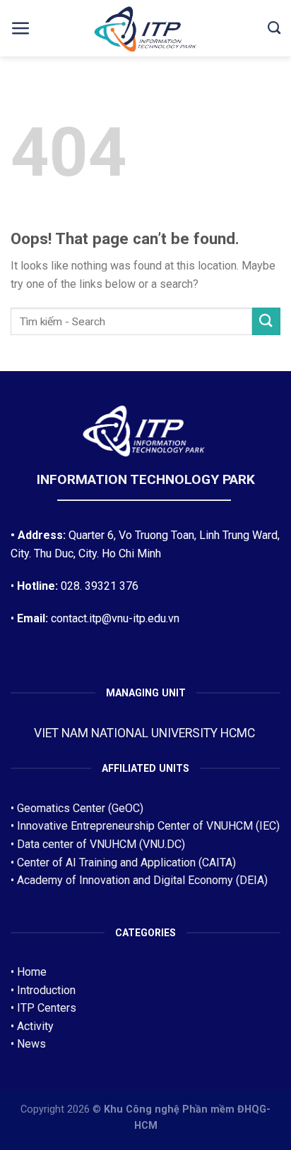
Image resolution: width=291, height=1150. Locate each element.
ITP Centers (46, 1008)
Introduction (46, 990)
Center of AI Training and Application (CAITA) (126, 862)
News (31, 1044)
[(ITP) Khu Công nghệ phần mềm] (145, 30)
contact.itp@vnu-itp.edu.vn (115, 618)
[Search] (274, 28)
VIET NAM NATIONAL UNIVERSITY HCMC (146, 733)
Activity (35, 1026)
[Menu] (21, 28)
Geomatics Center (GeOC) (80, 808)
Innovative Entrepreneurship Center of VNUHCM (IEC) (148, 826)
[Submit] (266, 321)
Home (32, 972)
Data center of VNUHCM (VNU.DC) (101, 844)
